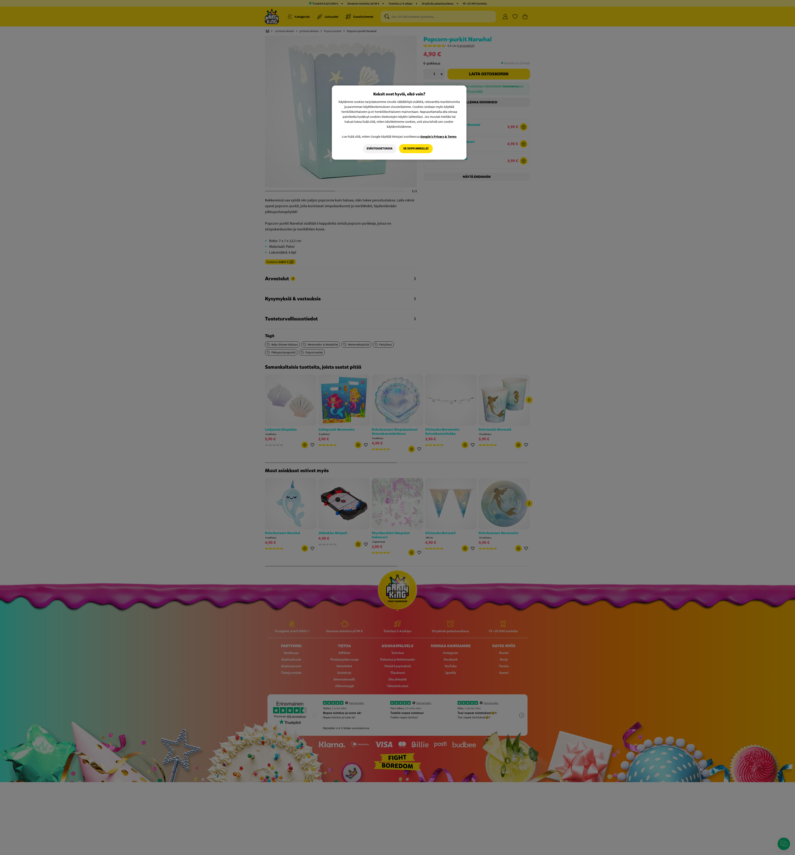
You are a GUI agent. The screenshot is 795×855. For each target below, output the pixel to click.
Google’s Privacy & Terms (438, 136)
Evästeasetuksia (380, 149)
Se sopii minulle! (416, 149)
